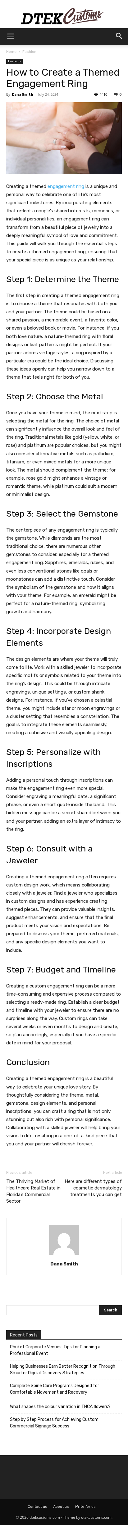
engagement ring (66, 186)
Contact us (37, 1506)
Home (11, 51)
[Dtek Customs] (64, 14)
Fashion (29, 51)
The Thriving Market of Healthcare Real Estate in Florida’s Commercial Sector (33, 1191)
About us (61, 1506)
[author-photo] (64, 1255)
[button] (11, 36)
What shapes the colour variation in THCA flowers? (60, 1406)
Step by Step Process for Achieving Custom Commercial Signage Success (54, 1423)
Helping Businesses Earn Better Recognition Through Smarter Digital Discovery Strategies (62, 1370)
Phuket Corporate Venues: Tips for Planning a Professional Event (55, 1350)
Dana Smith (22, 95)
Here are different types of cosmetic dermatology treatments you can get (93, 1188)
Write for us (85, 1506)
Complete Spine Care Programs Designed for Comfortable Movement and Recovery (54, 1389)
